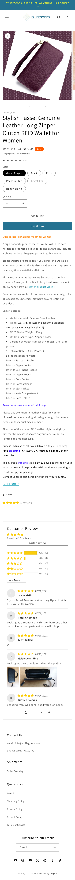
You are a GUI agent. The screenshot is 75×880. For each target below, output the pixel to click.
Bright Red (37, 180)
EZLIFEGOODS (11, 484)
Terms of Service (16, 824)
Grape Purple (14, 173)
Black (34, 173)
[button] (7, 17)
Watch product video (41, 286)
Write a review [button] (37, 542)
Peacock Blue (14, 180)
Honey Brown (14, 188)
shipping (14, 450)
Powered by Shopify (48, 873)
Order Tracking (15, 771)
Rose (49, 173)
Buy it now (37, 226)
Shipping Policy (15, 801)
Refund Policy (14, 817)
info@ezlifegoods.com (28, 743)
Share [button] (9, 494)
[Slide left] (30, 106)
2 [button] (33, 712)
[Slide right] (45, 106)
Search (11, 793)
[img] (26, 591)
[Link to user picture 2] (38, 677)
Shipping (6, 154)
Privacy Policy (14, 809)
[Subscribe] (55, 847)
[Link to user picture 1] (13, 677)
